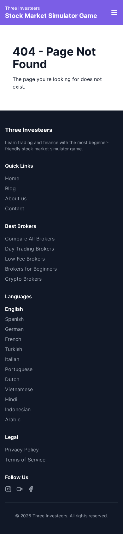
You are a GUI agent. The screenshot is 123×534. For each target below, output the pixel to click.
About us (15, 198)
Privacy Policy (22, 449)
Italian (12, 359)
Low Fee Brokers (25, 259)
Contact (14, 208)
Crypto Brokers (23, 279)
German (14, 329)
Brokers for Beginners (31, 269)
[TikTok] (19, 489)
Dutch (12, 379)
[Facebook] (31, 489)
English (14, 309)
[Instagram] (8, 489)
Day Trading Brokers (29, 248)
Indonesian (18, 409)
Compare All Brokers (30, 238)
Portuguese (18, 369)
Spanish (14, 319)
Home (12, 178)
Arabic (12, 419)
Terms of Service (25, 459)
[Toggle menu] (114, 12)
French (13, 339)
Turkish (13, 349)
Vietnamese (19, 389)
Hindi (11, 399)
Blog (10, 188)
